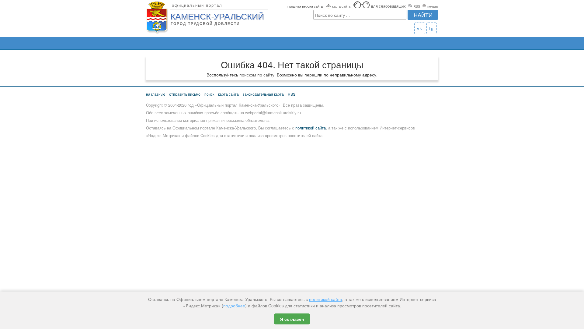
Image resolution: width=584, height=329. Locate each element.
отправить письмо (184, 94)
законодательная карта (263, 94)
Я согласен (292, 319)
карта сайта (341, 6)
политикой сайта (310, 128)
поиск (209, 94)
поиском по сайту (256, 75)
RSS (416, 6)
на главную (155, 94)
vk (419, 28)
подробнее (234, 305)
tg (431, 28)
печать (432, 6)
